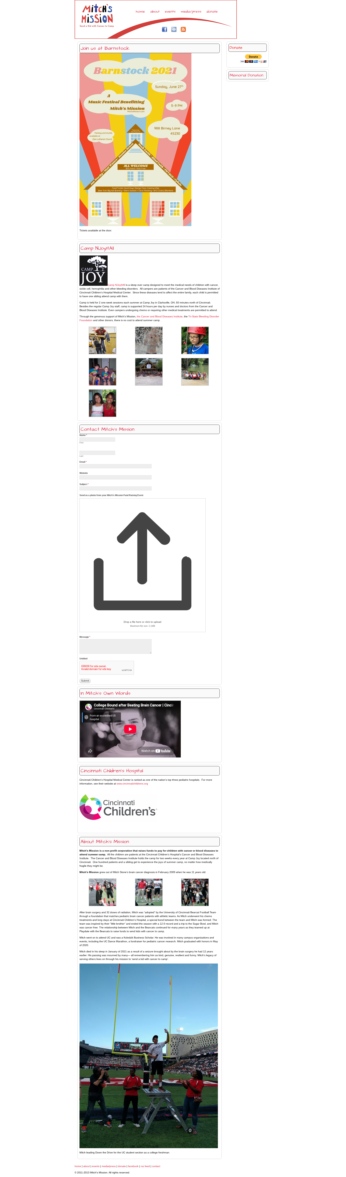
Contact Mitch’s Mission (107, 429)
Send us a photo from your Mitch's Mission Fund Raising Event (111, 495)
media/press (191, 11)
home (140, 11)
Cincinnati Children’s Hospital (112, 770)
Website (83, 473)
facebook (133, 1166)
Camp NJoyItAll (97, 248)
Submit (85, 680)
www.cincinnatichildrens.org (132, 783)
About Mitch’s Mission (105, 841)
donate (212, 11)
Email (83, 462)
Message (84, 637)
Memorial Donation (246, 75)
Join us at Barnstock (105, 48)
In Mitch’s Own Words (105, 693)
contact (156, 1166)
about (154, 11)
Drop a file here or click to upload (142, 621)
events (170, 11)
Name (83, 435)
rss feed (145, 1166)
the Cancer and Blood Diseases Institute (160, 316)
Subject (84, 484)
